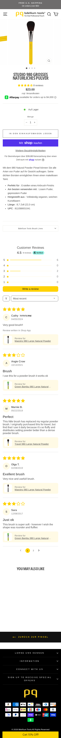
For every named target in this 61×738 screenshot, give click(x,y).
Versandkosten (32, 93)
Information (30, 661)
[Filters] (6, 298)
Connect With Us (29, 669)
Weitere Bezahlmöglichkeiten (30, 150)
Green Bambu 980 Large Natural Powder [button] (31, 386)
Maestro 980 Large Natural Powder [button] (33, 341)
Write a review (30, 289)
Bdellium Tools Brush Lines (30, 228)
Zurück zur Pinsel (32, 637)
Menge (30, 117)
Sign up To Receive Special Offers (30, 678)
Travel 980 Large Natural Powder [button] (32, 444)
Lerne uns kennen (29, 653)
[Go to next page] (39, 550)
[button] (25, 85)
